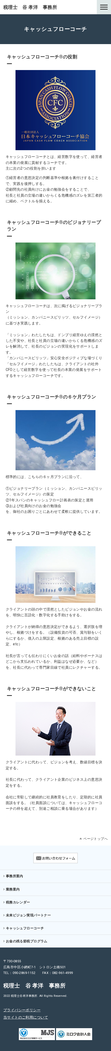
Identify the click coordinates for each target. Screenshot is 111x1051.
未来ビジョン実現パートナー (28, 915)
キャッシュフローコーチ (25, 928)
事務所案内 (14, 876)
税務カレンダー (18, 902)
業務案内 (13, 889)
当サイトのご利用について (25, 1017)
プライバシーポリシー (22, 1010)
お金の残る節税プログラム (26, 941)
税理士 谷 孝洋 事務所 (30, 7)
